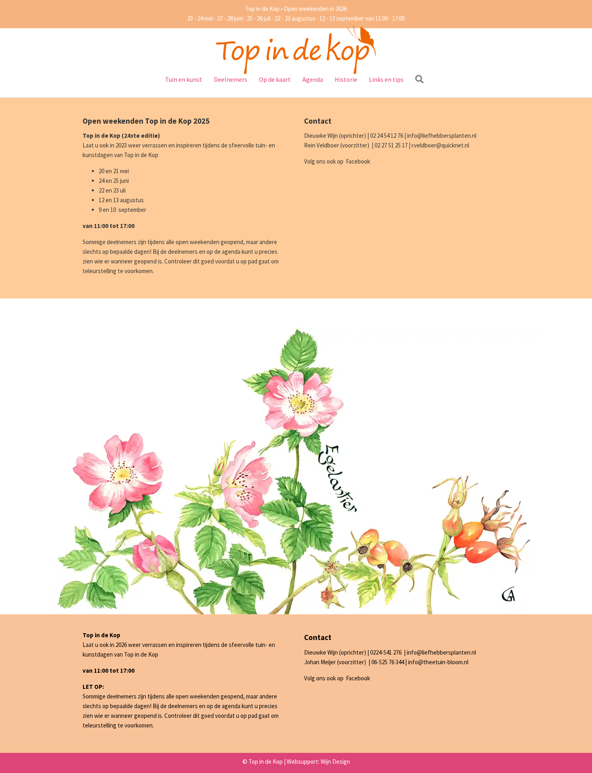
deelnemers (183, 251)
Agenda (312, 79)
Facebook (358, 161)
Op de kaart (275, 79)
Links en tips (386, 79)
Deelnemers (230, 79)
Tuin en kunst (183, 79)
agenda (231, 251)
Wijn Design (335, 761)
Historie (346, 79)
